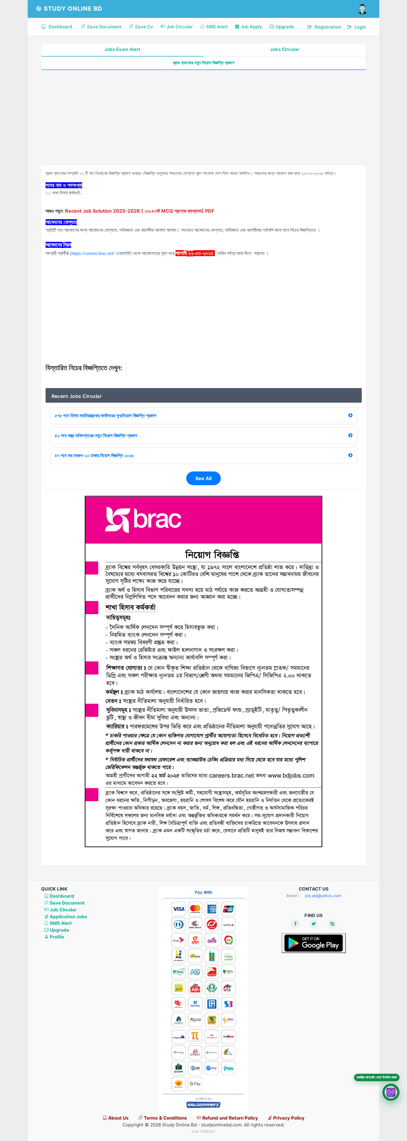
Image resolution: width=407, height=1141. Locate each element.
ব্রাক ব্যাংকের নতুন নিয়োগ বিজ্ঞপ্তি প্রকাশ (203, 63)
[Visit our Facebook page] (295, 923)
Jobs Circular (284, 49)
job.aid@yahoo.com (323, 895)
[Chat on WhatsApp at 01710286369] (391, 1092)
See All (203, 478)
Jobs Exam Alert (122, 49)
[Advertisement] (203, 118)
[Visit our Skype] (332, 923)
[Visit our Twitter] (313, 923)
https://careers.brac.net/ (93, 253)
